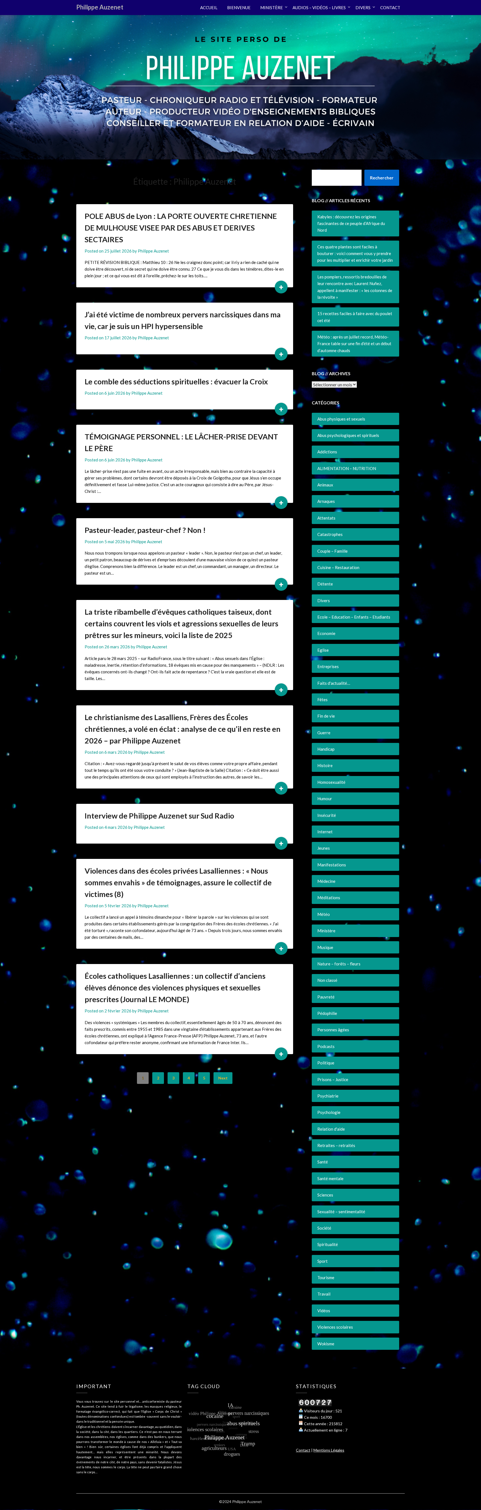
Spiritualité (327, 1244)
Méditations (328, 897)
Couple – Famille (332, 550)
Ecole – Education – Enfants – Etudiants (353, 616)
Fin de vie (326, 715)
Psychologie (328, 1112)
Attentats (326, 517)
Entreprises (328, 666)
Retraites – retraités (336, 1145)
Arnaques (326, 501)
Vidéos (323, 1310)
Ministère (326, 930)
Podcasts (326, 1046)
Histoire (325, 765)
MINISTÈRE (271, 7)
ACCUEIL (208, 7)
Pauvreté (326, 996)
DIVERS (362, 7)
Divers (323, 600)
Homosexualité (331, 782)
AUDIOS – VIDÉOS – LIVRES (319, 7)
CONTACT (390, 7)
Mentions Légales (328, 1450)
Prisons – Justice (332, 1079)
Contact (303, 1450)
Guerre (323, 732)
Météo (323, 914)
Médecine (326, 881)
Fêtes (322, 699)
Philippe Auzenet (99, 7)
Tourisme (325, 1277)
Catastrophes (330, 534)
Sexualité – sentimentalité (341, 1211)
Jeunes (323, 848)
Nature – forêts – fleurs (338, 963)
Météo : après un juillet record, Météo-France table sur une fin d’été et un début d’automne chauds (354, 343)
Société (324, 1227)
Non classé (327, 980)
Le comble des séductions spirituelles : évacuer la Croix (176, 381)
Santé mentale (330, 1178)
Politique (325, 1062)
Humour (324, 798)
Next (223, 1078)
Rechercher (382, 177)
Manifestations (331, 864)
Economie (326, 633)
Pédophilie (327, 1013)
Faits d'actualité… (333, 683)
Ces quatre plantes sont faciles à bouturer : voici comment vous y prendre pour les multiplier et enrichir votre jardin (355, 253)
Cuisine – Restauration (338, 567)
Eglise (323, 650)
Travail (323, 1293)
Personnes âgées (333, 1029)
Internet (325, 831)
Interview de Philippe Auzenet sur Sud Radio (159, 815)
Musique (325, 947)
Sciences (325, 1194)
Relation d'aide (331, 1128)
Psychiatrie (327, 1095)
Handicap (326, 749)
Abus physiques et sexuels (341, 418)
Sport (322, 1261)
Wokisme (325, 1343)
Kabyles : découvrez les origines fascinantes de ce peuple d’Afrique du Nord (351, 223)
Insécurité (326, 815)
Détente (325, 583)
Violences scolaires (335, 1326)
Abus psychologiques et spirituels (348, 435)
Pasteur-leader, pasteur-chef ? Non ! (145, 530)
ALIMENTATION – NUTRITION (346, 468)
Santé (322, 1161)
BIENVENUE (239, 7)
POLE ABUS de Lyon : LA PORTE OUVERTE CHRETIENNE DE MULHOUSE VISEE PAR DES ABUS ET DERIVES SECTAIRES (181, 227)
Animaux (325, 484)
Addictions (327, 451)
